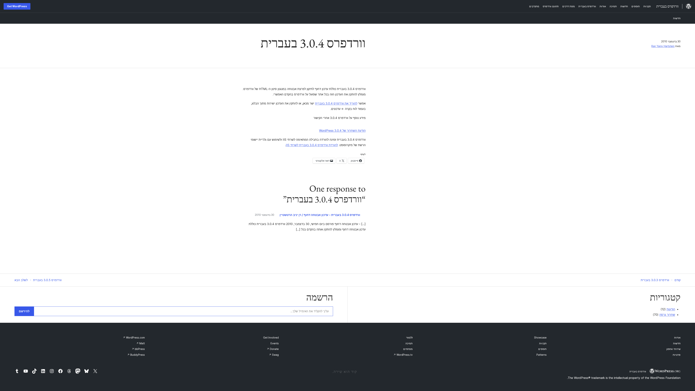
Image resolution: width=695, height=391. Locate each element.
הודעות (671, 309)
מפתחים (408, 348)
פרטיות (677, 354)
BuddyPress (136, 354)
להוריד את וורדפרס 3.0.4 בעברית (336, 103)
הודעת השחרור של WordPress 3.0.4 (342, 130)
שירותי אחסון (673, 348)
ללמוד (409, 337)
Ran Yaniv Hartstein (663, 46)
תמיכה (409, 343)
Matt (140, 343)
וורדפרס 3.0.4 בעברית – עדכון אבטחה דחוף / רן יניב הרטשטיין (320, 215)
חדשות (677, 18)
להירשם (24, 311)
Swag (274, 354)
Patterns (541, 354)
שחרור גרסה (667, 314)
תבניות (543, 343)
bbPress (138, 348)
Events (275, 343)
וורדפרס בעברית (637, 371)
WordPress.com (134, 337)
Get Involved (271, 337)
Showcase (540, 337)
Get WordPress (17, 6)
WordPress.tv (403, 354)
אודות (677, 337)
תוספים (542, 348)
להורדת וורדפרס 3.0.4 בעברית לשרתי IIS (312, 145)
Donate (273, 348)
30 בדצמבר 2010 (264, 214)
